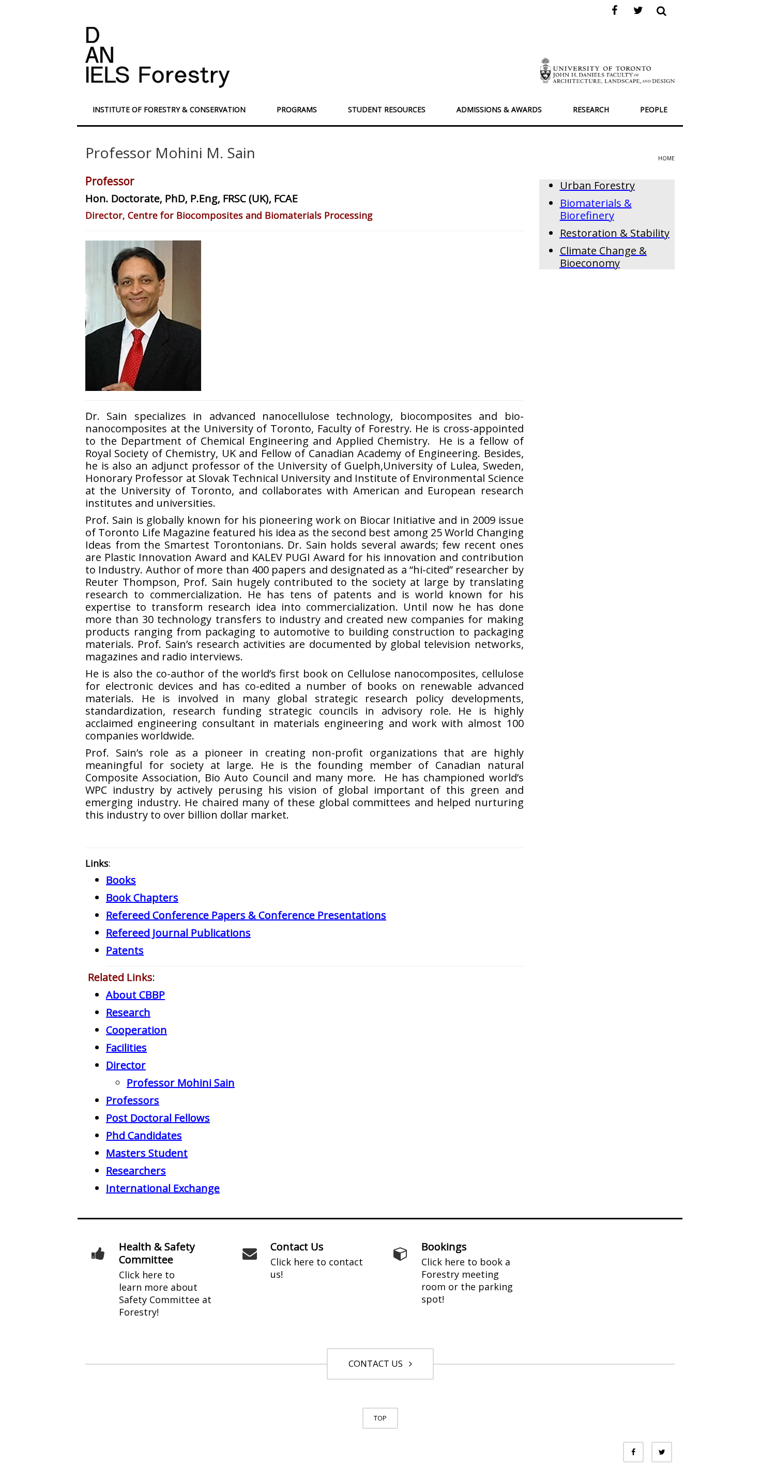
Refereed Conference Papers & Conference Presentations (246, 915)
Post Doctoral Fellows (158, 1118)
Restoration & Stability (615, 233)
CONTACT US (377, 1363)
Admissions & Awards (499, 109)
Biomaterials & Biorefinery (596, 209)
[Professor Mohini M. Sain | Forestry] (157, 56)
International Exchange (163, 1188)
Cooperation (136, 1030)
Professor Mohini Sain (181, 1083)
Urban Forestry (597, 185)
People (653, 109)
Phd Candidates (144, 1135)
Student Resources (386, 109)
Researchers (136, 1170)
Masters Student (147, 1153)
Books (121, 880)
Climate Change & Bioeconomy (603, 257)
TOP (380, 1418)
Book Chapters (142, 897)
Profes (132, 1100)
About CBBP (135, 995)
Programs (297, 109)
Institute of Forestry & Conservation (169, 109)
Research (591, 109)
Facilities (126, 1047)
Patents (125, 950)
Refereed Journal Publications (178, 933)
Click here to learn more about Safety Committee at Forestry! (165, 1293)
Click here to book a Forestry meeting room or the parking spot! (467, 1280)
